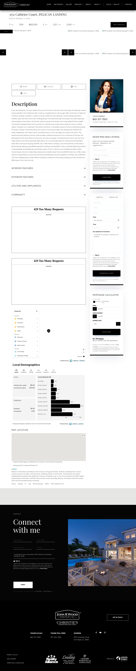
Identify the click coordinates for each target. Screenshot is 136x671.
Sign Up (116, 4)
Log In (108, 4)
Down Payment (98, 313)
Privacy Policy (111, 170)
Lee (29, 484)
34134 (47, 484)
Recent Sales (102, 122)
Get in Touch (118, 617)
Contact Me (110, 122)
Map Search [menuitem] (58, 4)
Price (94, 305)
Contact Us (99, 197)
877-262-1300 (56, 637)
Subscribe (106, 177)
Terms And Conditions (15, 663)
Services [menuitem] (78, 4)
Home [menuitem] (49, 4)
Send (23, 584)
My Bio (115, 122)
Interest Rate (97, 320)
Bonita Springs (38, 484)
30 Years (98, 301)
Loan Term (96, 299)
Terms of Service (100, 280)
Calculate (106, 332)
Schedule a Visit (113, 197)
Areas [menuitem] (88, 4)
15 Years (106, 301)
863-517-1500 (100, 119)
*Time (94, 224)
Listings (20, 484)
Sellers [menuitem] (69, 4)
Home (14, 484)
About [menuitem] (96, 4)
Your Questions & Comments (101, 231)
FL (25, 484)
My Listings (95, 122)
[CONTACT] (119, 24)
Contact (128, 4)
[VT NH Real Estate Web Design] (121, 658)
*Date (94, 217)
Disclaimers (11, 659)
